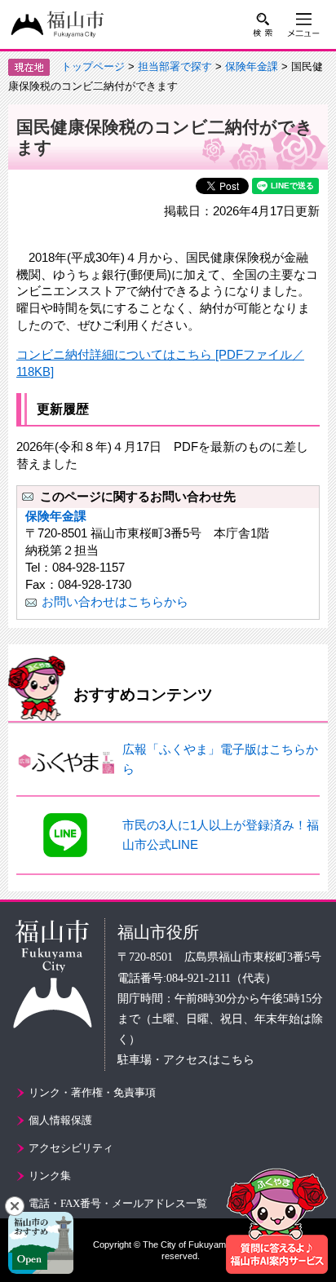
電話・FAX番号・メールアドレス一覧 (118, 1203)
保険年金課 (251, 66)
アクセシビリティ (71, 1148)
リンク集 (50, 1175)
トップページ (93, 66)
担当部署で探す (175, 66)
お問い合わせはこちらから (115, 601)
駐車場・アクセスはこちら (185, 1060)
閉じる (14, 1206)
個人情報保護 (60, 1120)
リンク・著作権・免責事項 (92, 1092)
